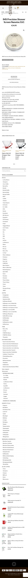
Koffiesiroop (6, 324)
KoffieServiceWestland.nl (10, 7)
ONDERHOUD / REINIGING (9, 400)
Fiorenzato (5, 221)
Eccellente (5, 213)
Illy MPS (5, 385)
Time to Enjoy (6, 280)
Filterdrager (17, 68)
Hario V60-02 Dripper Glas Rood (6, 155)
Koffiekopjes (6, 320)
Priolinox (5, 257)
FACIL (5, 383)
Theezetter (5, 337)
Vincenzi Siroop (6, 288)
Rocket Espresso (6, 269)
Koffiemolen (6, 364)
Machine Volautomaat (8, 449)
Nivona (4, 246)
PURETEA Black (7, 333)
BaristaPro (7, 68)
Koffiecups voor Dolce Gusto (9, 305)
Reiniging (5, 422)
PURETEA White (7, 335)
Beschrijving (14, 76)
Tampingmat (6, 428)
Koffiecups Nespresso (8, 313)
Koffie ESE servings (7, 315)
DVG (4, 209)
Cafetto (4, 198)
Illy (3, 232)
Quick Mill (5, 271)
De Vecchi (5, 204)
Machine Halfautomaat (8, 447)
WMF (4, 290)
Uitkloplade (5, 434)
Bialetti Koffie (6, 190)
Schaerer (5, 277)
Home (2, 12)
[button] (3, 6)
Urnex (4, 284)
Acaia (4, 468)
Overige (5, 420)
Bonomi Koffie (6, 194)
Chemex (5, 200)
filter (12, 68)
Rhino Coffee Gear (7, 267)
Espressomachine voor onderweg (11, 348)
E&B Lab (5, 475)
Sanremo (5, 275)
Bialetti (4, 188)
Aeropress (5, 181)
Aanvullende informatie (14, 79)
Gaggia (5, 396)
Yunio (4, 286)
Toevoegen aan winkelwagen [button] (11, 147)
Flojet (4, 223)
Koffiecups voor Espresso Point (10, 307)
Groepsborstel (6, 451)
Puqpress (5, 259)
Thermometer (6, 430)
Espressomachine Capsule (9, 350)
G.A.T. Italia (5, 227)
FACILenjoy (6, 219)
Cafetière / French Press (8, 354)
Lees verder (24, 147)
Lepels (4, 413)
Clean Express (6, 202)
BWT (4, 196)
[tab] (14, 76)
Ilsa (4, 234)
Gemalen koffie (6, 299)
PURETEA (5, 263)
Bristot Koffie (6, 192)
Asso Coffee (5, 184)
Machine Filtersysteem (8, 445)
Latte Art (5, 411)
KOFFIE (4, 293)
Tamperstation (6, 426)
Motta (4, 244)
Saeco (4, 273)
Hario (3, 150)
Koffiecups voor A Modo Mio (9, 303)
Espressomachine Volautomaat (10, 345)
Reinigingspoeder (7, 460)
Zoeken (24, 171)
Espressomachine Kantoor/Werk (10, 366)
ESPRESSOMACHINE (8, 373)
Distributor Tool (6, 409)
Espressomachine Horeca (9, 341)
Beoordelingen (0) (14, 82)
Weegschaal (6, 436)
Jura (4, 238)
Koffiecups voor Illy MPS (9, 309)
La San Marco (6, 179)
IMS (24, 66)
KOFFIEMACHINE (6, 339)
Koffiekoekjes (6, 318)
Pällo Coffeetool (6, 255)
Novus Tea (5, 250)
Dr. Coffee (5, 207)
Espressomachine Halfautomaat (10, 343)
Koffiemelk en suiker (7, 322)
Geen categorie (5, 369)
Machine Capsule (7, 441)
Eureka (4, 211)
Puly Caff (5, 261)
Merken (7, 12)
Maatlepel (5, 415)
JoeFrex (4, 240)
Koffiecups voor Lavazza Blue (10, 311)
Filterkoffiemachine (7, 356)
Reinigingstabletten (7, 462)
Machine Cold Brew (7, 443)
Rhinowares (5, 479)
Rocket (5, 392)
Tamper (4, 424)
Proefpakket (5, 295)
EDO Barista (6, 215)
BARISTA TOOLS (6, 403)
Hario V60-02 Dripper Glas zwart (19, 155)
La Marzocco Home (8, 381)
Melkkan (5, 418)
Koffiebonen (6, 297)
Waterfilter (5, 464)
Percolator (5, 358)
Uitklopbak (5, 432)
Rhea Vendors (6, 265)
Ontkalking (5, 458)
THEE (3, 326)
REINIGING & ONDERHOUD (8, 439)
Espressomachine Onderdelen (16, 66)
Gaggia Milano (6, 225)
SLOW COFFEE (6, 466)
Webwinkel (5, 371)
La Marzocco (6, 242)
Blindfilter (5, 407)
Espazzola (5, 217)
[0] (17, 6)
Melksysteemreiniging (8, 455)
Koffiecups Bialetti (7, 301)
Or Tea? (4, 252)
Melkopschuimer (7, 360)
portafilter (5, 69)
